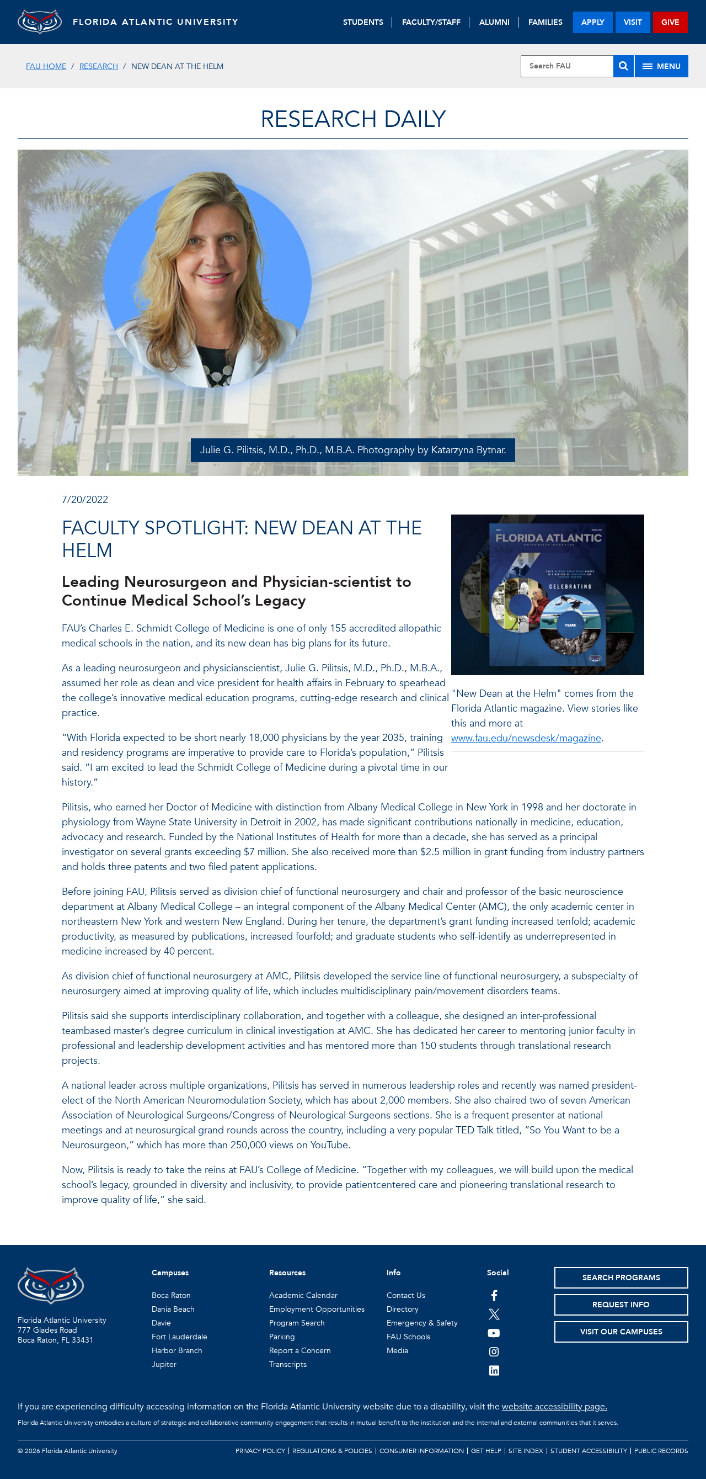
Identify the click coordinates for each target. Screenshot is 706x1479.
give (670, 22)
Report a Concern (300, 1350)
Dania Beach (173, 1309)
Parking (282, 1337)
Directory (403, 1309)
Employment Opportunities (317, 1309)
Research (98, 66)
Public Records (661, 1450)
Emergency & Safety (422, 1323)
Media (397, 1350)
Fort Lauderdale (179, 1337)
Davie (161, 1323)
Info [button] (394, 1273)
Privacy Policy (260, 1450)
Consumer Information (421, 1450)
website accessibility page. (554, 1407)
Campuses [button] (170, 1273)
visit (633, 22)
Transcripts (288, 1364)
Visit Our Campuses (621, 1332)
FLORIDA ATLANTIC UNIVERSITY (156, 22)
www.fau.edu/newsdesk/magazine (526, 738)
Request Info (621, 1305)
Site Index (526, 1450)
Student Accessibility (588, 1450)
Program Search (297, 1323)
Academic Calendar (303, 1295)
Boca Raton (171, 1295)
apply (593, 22)
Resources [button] (287, 1273)
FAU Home (46, 66)
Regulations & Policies (332, 1450)
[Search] (623, 66)
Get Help (486, 1450)
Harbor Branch (177, 1350)
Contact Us (406, 1295)
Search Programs (621, 1278)
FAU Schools (408, 1337)
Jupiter (164, 1364)
